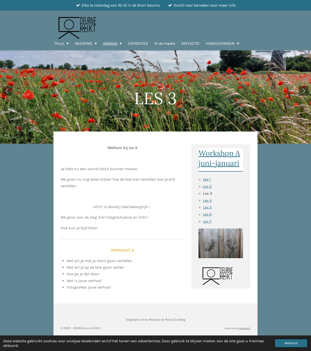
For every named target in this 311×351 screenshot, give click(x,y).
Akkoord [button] (291, 343)
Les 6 (207, 214)
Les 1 (207, 179)
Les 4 (207, 200)
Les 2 (207, 186)
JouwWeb (244, 328)
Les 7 (207, 221)
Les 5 (207, 207)
